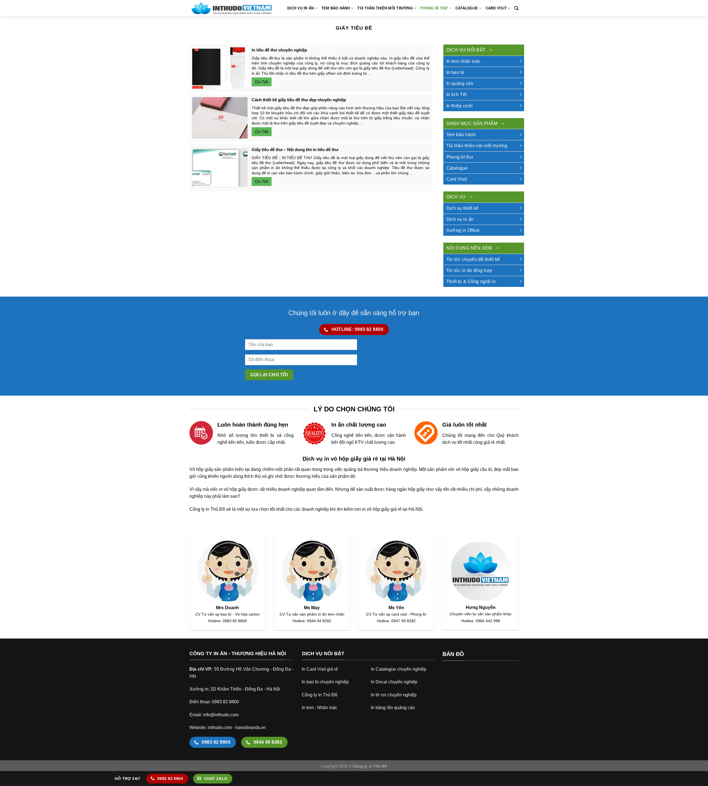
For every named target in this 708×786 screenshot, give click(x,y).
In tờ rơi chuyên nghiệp (394, 694)
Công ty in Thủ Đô (319, 694)
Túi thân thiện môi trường (385, 8)
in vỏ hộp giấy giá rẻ (382, 509)
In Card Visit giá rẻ (320, 669)
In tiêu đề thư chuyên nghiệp (279, 50)
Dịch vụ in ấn (300, 8)
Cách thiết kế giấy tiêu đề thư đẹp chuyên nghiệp (299, 99)
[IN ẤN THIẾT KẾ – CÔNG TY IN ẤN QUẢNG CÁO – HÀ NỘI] (230, 8)
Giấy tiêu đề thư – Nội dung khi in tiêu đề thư (295, 149)
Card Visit (496, 8)
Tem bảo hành (335, 8)
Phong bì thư (434, 8)
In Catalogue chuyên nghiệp (398, 669)
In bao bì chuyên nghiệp (325, 681)
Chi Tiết (261, 82)
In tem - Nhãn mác (319, 707)
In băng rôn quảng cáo (393, 707)
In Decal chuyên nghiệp (394, 681)
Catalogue (466, 8)
